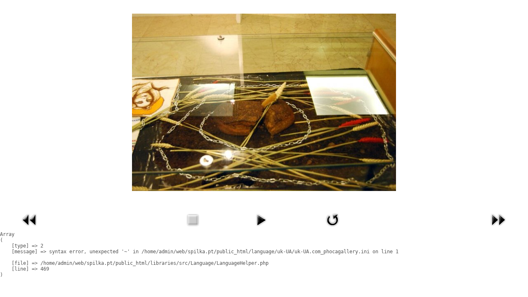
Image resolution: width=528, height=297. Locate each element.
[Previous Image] (30, 228)
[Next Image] (498, 228)
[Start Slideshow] (261, 228)
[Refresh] (332, 228)
